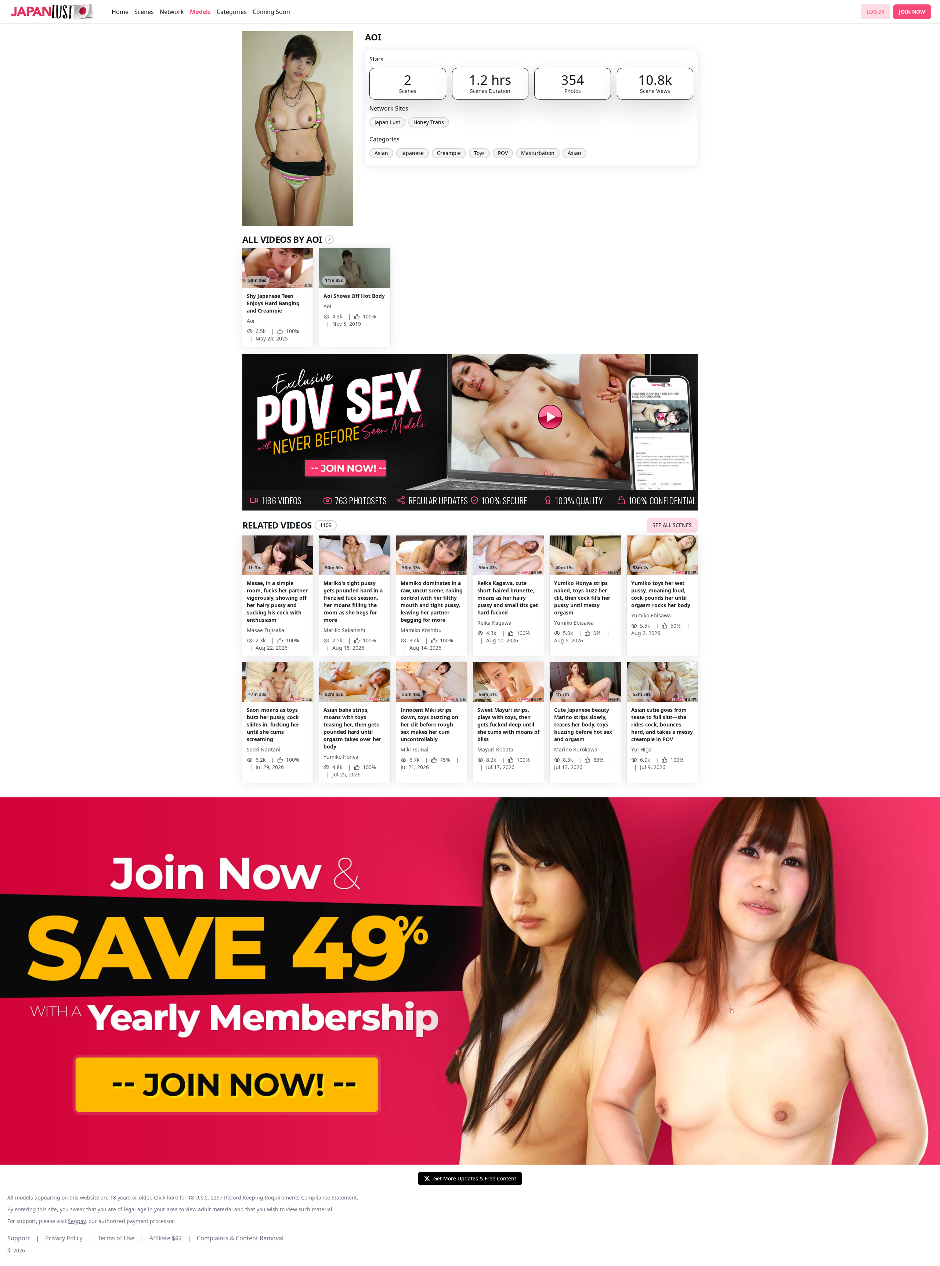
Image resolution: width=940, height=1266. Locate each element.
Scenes (144, 12)
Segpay (77, 1221)
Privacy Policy (68, 1238)
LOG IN (875, 11)
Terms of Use (121, 1238)
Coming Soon (271, 12)
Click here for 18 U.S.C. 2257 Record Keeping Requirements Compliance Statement (255, 1197)
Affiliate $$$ (170, 1238)
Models (200, 12)
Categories (232, 12)
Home (120, 12)
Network (172, 12)
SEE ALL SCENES (672, 525)
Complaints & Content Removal (240, 1238)
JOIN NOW (912, 11)
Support (23, 1238)
